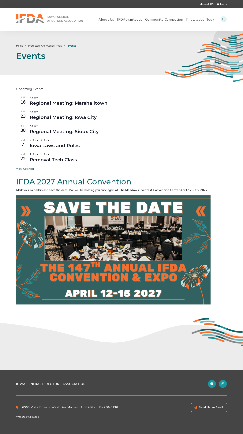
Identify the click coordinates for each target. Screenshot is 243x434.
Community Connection (164, 20)
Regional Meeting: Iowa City (63, 117)
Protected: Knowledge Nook (45, 46)
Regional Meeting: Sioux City (64, 131)
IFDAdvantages (129, 20)
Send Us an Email (211, 407)
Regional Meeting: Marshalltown (68, 103)
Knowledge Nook (200, 20)
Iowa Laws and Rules (55, 145)
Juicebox (34, 417)
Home (19, 46)
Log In (223, 3)
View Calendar (25, 169)
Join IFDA (209, 3)
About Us (106, 20)
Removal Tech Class (53, 159)
